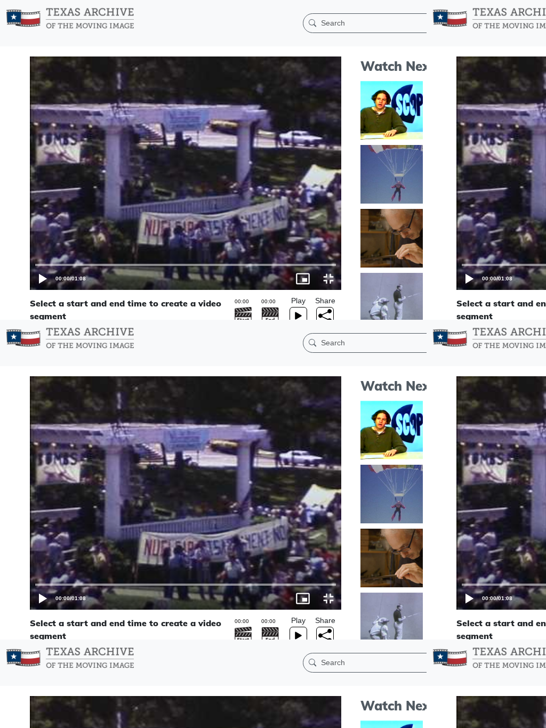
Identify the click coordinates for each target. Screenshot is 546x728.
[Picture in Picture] (507, 714)
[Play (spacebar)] (13, 714)
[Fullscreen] (533, 714)
